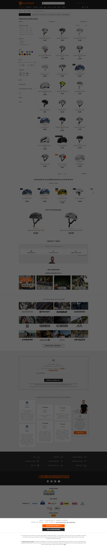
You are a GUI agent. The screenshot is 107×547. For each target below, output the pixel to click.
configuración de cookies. (66, 522)
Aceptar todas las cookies (52, 526)
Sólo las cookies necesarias (53, 529)
